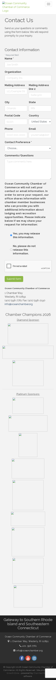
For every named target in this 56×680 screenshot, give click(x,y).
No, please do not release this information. (24, 250)
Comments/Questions (19, 155)
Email (32, 128)
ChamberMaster (41, 673)
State (32, 102)
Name (9, 58)
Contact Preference (18, 142)
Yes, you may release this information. (26, 235)
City (7, 102)
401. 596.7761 (29, 646)
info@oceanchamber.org (19, 304)
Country (34, 115)
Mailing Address (15, 85)
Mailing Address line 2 (39, 87)
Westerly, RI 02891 (29, 641)
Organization (13, 71)
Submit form (14, 278)
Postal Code (12, 115)
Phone (9, 128)
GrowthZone (13, 673)
